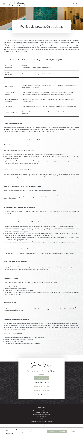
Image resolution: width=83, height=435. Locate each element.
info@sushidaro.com (41, 382)
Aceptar (52, 431)
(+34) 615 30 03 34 (41, 386)
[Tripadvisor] (76, 3)
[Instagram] (73, 3)
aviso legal (41, 67)
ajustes (11, 433)
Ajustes (73, 431)
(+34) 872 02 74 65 (41, 390)
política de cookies (18, 311)
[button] (3, 3)
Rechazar (62, 431)
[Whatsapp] (79, 3)
